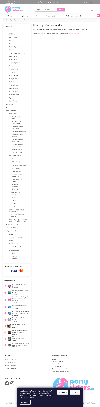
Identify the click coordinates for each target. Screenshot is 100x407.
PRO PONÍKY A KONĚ (16, 155)
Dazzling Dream (14, 95)
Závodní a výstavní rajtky (17, 117)
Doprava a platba (52, 2)
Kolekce (7, 31)
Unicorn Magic (13, 88)
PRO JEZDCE (13, 114)
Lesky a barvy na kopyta (17, 180)
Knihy (11, 234)
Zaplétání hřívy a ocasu (19, 165)
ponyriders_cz (11, 368)
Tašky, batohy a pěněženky (16, 257)
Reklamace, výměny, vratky (60, 371)
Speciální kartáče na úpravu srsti (18, 175)
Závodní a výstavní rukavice (17, 135)
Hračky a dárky (14, 250)
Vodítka (14, 207)
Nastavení (25, 402)
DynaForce (12, 98)
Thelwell (12, 72)
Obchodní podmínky (58, 366)
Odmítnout (63, 392)
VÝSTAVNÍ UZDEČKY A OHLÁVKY (16, 193)
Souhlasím (75, 392)
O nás (40, 2)
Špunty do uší (16, 189)
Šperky (14, 253)
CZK (84, 2)
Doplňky (14, 204)
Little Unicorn (13, 75)
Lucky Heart (13, 79)
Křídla (11, 40)
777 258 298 (11, 362)
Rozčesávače (16, 159)
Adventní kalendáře (15, 247)
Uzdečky (14, 197)
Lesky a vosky (16, 171)
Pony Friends (13, 101)
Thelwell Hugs (13, 85)
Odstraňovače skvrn (18, 162)
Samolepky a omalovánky (17, 237)
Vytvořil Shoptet (90, 403)
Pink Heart (12, 34)
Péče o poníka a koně (12, 224)
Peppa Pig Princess (15, 47)
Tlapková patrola (14, 63)
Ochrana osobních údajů (59, 369)
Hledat (61, 9)
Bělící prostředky (17, 168)
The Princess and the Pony (17, 53)
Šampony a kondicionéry (16, 185)
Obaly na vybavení (17, 152)
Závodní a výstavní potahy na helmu (17, 145)
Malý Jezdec (9, 104)
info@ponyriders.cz (13, 359)
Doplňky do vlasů (17, 149)
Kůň (6, 107)
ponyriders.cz (11, 365)
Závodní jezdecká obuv (19, 131)
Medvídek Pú (13, 59)
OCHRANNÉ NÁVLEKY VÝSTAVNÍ (16, 215)
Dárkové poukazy (10, 228)
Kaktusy (11, 66)
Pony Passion (13, 37)
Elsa (10, 43)
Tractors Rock (13, 69)
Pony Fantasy (13, 91)
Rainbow (12, 50)
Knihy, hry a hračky (11, 231)
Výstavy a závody (10, 111)
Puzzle (11, 240)
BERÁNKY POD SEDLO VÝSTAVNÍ (16, 211)
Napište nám (56, 364)
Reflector (12, 82)
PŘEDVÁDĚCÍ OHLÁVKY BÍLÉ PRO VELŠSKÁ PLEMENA (18, 220)
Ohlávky (14, 200)
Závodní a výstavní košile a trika (17, 122)
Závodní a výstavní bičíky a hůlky (17, 140)
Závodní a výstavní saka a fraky (17, 127)
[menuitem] (9, 16)
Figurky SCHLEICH (15, 244)
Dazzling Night (13, 56)
